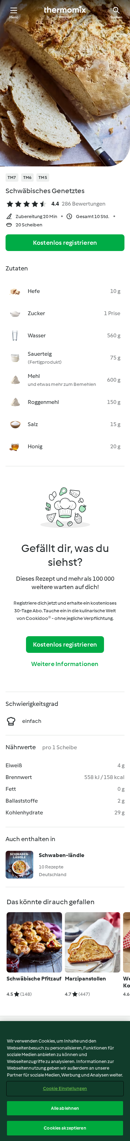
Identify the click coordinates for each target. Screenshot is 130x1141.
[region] (65, 1081)
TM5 (42, 177)
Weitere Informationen (64, 664)
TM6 (27, 177)
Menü (14, 17)
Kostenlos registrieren (65, 243)
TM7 (12, 177)
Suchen (116, 17)
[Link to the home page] (65, 12)
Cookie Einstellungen (65, 1088)
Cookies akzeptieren (65, 1128)
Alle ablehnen (65, 1108)
